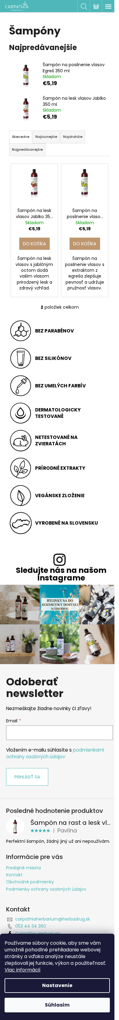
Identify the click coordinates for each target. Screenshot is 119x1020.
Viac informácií (23, 969)
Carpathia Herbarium (37, 933)
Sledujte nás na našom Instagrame (61, 574)
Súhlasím (57, 1004)
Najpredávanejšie (27, 149)
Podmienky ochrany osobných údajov (46, 889)
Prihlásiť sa (27, 777)
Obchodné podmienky (30, 882)
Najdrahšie (72, 136)
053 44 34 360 (30, 926)
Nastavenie (57, 985)
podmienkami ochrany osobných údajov (55, 753)
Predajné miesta (23, 868)
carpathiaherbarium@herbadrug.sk (52, 919)
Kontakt (14, 875)
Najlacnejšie (46, 136)
